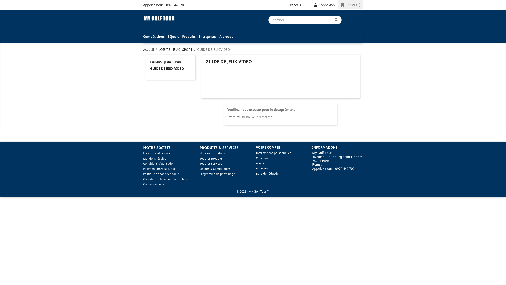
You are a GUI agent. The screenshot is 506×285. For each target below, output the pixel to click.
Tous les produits (211, 158)
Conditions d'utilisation (158, 163)
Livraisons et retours (156, 153)
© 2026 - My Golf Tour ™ (253, 191)
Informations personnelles (273, 153)
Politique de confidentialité (161, 174)
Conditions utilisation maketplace (165, 179)
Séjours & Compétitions (215, 169)
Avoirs (260, 163)
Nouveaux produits (212, 153)
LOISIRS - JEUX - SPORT (166, 62)
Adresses (262, 168)
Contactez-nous (153, 184)
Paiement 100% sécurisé (159, 169)
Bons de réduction (268, 173)
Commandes (264, 158)
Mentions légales (154, 158)
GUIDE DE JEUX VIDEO (167, 69)
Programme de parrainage (217, 174)
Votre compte (268, 147)
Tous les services (211, 163)
